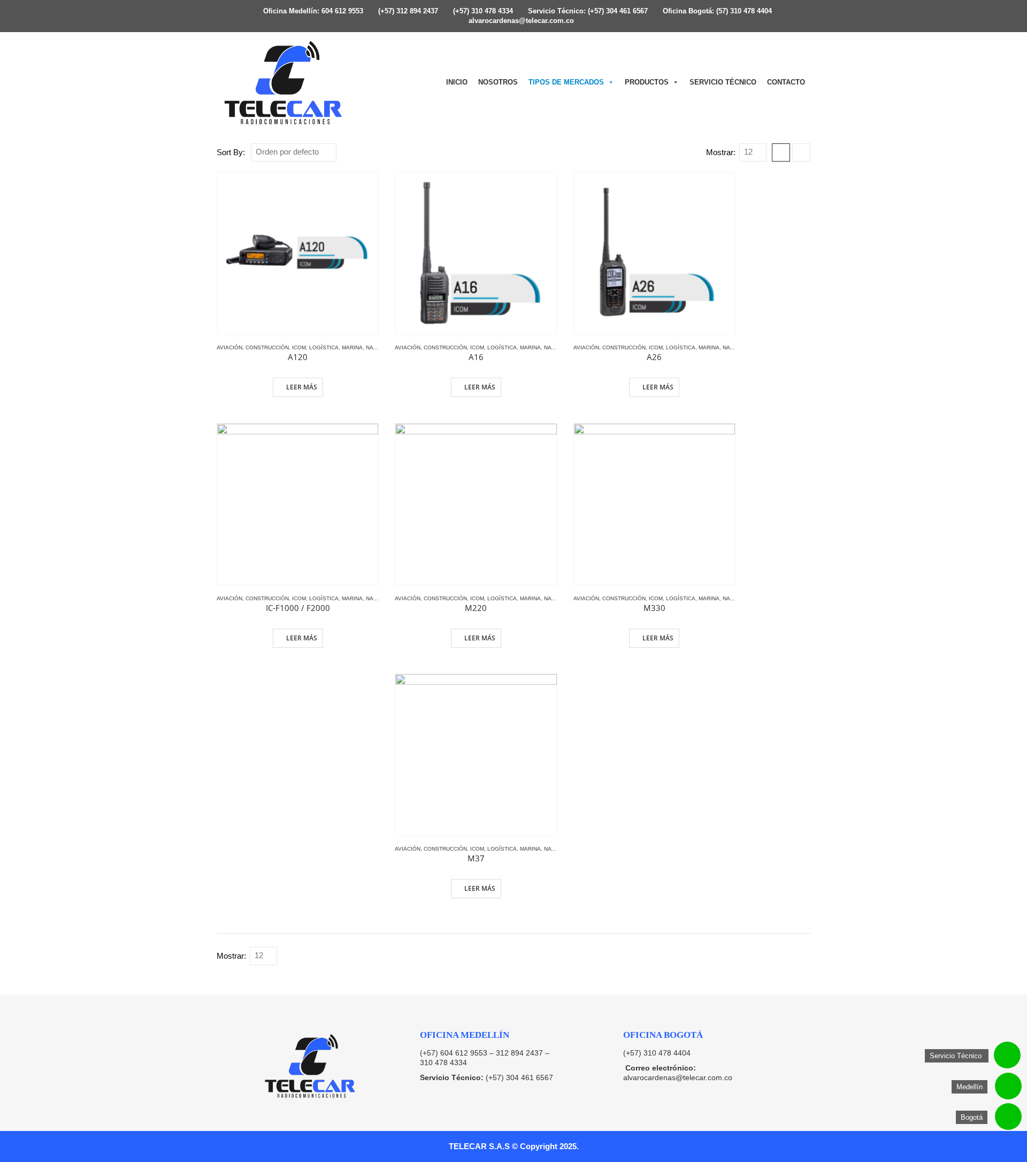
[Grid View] (781, 152)
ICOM (299, 347)
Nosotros (498, 82)
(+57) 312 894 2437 (407, 11)
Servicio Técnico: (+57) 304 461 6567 (587, 11)
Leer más (301, 387)
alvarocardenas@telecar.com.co (520, 21)
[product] (297, 253)
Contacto (786, 82)
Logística (324, 347)
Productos (647, 82)
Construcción (267, 347)
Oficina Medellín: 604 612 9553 (312, 11)
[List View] (801, 152)
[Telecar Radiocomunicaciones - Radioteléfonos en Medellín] (283, 82)
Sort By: (231, 152)
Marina (352, 347)
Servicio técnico (722, 82)
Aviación (229, 347)
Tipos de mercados (566, 82)
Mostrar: (720, 152)
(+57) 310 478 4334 (482, 11)
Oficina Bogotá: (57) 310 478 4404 (716, 11)
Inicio (456, 82)
